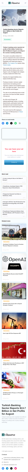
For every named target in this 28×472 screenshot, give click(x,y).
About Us (6, 462)
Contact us (14, 162)
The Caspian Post (13, 63)
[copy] (20, 123)
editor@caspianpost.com (10, 464)
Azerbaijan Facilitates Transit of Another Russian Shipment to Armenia (13, 245)
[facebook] (3, 123)
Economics (7, 39)
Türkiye (21, 111)
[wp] (15, 123)
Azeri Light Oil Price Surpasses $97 (12, 333)
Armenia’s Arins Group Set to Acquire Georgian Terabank (12, 304)
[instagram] (15, 468)
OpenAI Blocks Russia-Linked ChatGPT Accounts (13, 274)
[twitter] (11, 123)
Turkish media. (7, 65)
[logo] (14, 3)
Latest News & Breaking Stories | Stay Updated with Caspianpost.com (14, 458)
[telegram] (7, 123)
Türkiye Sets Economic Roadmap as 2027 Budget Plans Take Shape (13, 363)
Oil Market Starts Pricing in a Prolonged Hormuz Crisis (13, 393)
